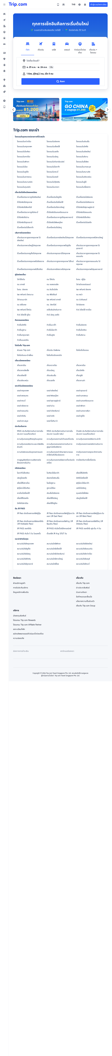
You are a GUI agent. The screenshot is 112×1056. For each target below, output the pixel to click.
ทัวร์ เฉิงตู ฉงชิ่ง (53, 315)
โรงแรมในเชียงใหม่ (83, 151)
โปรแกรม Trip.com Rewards (24, 620)
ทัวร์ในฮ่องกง (81, 325)
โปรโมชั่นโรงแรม (82, 350)
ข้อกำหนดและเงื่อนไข (84, 597)
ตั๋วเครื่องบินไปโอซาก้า (25, 227)
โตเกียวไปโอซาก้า (53, 473)
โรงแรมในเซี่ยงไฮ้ (53, 146)
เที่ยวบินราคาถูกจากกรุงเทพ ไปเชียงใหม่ (29, 238)
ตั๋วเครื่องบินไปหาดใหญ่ (55, 207)
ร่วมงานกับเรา (81, 592)
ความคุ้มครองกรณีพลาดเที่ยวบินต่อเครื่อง (61, 461)
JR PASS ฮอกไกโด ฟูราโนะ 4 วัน (88, 528)
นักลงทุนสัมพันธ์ (19, 616)
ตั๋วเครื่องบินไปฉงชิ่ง (84, 222)
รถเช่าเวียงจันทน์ (53, 411)
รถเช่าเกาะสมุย (22, 421)
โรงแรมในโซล (22, 167)
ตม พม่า (79, 294)
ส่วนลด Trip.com (23, 350)
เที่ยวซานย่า (80, 380)
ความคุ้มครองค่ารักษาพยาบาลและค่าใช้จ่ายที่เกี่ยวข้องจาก (60, 453)
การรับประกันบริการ (20, 588)
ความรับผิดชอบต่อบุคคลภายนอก (29, 452)
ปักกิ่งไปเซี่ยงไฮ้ (82, 478)
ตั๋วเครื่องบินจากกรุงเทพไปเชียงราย (30, 261)
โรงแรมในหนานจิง (83, 172)
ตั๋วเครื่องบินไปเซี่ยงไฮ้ (55, 202)
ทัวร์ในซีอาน (80, 335)
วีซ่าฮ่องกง (80, 305)
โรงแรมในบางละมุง (83, 167)
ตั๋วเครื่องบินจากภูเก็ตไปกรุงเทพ (29, 253)
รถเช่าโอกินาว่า (52, 421)
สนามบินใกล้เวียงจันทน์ (55, 554)
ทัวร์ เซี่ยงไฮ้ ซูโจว (23, 315)
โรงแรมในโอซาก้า (53, 167)
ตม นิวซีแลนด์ (81, 299)
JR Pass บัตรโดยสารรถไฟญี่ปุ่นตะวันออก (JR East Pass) (61, 514)
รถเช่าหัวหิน (21, 416)
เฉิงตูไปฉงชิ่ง (22, 478)
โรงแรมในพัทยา (23, 162)
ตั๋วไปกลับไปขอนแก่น (84, 212)
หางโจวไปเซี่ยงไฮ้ (23, 493)
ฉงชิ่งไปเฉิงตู (81, 488)
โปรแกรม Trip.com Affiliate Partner (27, 625)
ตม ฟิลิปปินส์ (52, 294)
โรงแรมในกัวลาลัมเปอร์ (55, 162)
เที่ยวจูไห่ (79, 375)
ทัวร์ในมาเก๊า (51, 325)
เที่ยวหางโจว (81, 365)
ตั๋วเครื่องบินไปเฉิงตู (54, 227)
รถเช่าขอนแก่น (22, 411)
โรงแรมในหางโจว (23, 157)
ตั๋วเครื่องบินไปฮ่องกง (84, 197)
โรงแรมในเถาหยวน (24, 177)
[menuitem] (4, 14)
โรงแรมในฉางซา (53, 187)
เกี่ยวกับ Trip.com (83, 583)
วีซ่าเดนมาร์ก (22, 299)
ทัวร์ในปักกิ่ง (21, 325)
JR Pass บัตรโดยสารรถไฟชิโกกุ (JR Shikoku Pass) (89, 522)
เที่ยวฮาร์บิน (21, 365)
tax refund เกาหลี (54, 299)
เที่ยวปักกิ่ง (80, 370)
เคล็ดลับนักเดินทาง (54, 310)
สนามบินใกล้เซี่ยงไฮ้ (54, 549)
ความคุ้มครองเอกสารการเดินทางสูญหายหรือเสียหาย (59, 445)
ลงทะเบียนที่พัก (19, 629)
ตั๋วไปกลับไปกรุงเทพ (24, 202)
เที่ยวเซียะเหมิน (22, 380)
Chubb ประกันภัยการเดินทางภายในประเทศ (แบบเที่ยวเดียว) (89, 432)
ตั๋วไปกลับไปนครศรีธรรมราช (57, 212)
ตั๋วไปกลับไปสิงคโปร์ (24, 207)
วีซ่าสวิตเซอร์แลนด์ (83, 284)
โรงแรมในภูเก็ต (23, 172)
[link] (58, 4)
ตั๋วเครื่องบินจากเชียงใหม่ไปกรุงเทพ (60, 237)
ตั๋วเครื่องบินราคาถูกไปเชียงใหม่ (29, 197)
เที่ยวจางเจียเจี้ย (23, 370)
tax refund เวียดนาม (25, 294)
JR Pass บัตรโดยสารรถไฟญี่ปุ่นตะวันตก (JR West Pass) (90, 514)
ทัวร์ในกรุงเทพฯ (23, 335)
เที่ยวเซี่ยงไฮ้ (21, 375)
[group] (45, 30)
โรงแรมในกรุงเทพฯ (24, 146)
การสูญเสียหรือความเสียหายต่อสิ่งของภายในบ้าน (29, 461)
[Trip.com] (18, 4)
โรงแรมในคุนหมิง (24, 187)
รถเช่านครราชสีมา (83, 411)
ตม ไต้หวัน (51, 279)
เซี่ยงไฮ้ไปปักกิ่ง (82, 473)
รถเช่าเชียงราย (22, 406)
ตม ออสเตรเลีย (52, 284)
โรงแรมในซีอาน (82, 157)
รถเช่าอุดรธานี (81, 390)
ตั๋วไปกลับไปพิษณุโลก (55, 222)
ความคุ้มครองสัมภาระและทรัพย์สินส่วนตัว (30, 445)
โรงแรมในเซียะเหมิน (83, 177)
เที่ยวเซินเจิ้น (51, 375)
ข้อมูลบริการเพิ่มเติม (21, 592)
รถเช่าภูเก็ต (80, 416)
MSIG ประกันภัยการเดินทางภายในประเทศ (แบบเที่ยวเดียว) (30, 432)
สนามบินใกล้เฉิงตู (23, 554)
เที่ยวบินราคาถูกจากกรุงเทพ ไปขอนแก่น (88, 254)
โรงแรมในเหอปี (52, 177)
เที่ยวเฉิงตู (50, 370)
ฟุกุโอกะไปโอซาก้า (82, 483)
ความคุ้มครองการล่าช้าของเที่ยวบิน (60, 439)
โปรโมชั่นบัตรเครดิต (54, 355)
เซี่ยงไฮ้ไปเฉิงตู (52, 498)
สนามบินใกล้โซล (53, 564)
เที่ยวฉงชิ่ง (51, 380)
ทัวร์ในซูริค (51, 335)
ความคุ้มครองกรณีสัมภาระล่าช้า (88, 439)
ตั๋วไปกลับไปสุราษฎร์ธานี (85, 207)
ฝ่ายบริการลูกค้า (19, 583)
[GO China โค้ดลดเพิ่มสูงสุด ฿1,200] (84, 109)
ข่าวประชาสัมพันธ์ (83, 588)
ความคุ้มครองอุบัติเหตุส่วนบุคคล (29, 439)
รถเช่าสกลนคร (22, 396)
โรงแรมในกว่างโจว (24, 141)
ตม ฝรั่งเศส (21, 305)
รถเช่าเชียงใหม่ (52, 390)
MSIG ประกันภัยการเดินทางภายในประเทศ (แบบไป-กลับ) (60, 432)
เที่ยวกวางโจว (52, 365)
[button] (4, 4)
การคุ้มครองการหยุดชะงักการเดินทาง (89, 453)
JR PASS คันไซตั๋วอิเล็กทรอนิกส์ (59, 528)
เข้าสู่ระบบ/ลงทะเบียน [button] (98, 4)
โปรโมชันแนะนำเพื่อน (25, 355)
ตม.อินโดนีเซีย (52, 289)
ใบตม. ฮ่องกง (22, 289)
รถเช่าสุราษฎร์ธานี (54, 401)
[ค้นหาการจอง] (85, 4)
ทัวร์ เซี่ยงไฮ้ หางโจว (83, 310)
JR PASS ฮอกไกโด (24, 528)
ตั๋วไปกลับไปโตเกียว (83, 217)
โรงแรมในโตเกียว (23, 151)
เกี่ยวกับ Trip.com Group (85, 606)
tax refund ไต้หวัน (24, 310)
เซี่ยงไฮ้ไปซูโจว (52, 503)
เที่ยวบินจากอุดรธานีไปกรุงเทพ (58, 253)
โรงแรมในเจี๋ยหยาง (83, 187)
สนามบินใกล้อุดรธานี (25, 564)
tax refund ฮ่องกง (83, 289)
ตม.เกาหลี (21, 284)
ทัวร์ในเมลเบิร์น (23, 340)
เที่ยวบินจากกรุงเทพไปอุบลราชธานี (89, 269)
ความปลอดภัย (18, 638)
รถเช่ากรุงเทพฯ (23, 390)
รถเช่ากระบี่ (21, 401)
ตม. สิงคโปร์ (51, 305)
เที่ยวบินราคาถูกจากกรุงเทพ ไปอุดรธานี (88, 246)
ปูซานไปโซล (51, 488)
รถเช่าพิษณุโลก (52, 396)
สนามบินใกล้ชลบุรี (83, 559)
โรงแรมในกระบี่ (52, 172)
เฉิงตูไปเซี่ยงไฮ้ (81, 498)
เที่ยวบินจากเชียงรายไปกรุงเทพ (58, 269)
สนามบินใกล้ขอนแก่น (84, 549)
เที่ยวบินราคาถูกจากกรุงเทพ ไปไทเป (60, 261)
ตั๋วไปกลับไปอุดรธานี (24, 222)
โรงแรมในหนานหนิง (25, 182)
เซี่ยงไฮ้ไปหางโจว (23, 483)
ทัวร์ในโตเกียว (81, 330)
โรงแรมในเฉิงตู (52, 157)
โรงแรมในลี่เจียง (82, 162)
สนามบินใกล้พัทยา (54, 544)
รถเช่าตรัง (50, 416)
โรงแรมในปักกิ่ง (82, 146)
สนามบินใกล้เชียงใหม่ (84, 544)
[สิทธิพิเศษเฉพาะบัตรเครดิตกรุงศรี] (36, 109)
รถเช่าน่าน (50, 406)
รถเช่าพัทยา (80, 406)
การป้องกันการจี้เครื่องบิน (86, 460)
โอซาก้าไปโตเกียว (23, 473)
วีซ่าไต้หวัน (21, 279)
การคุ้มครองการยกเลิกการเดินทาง (89, 444)
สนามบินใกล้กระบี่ (82, 564)
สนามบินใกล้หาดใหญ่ (55, 559)
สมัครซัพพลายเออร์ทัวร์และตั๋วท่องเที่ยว (28, 634)
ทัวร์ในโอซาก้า (52, 330)
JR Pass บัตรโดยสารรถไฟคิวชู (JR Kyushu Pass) (60, 522)
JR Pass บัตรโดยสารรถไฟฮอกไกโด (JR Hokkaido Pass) (30, 522)
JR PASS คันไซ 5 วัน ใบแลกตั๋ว (29, 533)
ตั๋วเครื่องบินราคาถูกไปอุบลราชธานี (60, 217)
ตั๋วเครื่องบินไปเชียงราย (85, 202)
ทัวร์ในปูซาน (21, 330)
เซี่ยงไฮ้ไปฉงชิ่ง (23, 498)
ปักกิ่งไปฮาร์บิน (22, 503)
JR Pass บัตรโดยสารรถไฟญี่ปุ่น (29, 513)
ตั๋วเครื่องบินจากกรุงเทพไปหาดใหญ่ (89, 237)
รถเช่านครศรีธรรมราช (84, 401)
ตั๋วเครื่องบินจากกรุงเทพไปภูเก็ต (59, 245)
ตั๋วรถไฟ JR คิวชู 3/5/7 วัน (57, 533)
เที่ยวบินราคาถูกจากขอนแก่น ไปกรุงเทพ (88, 262)
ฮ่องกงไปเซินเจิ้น (53, 478)
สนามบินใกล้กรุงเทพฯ (25, 544)
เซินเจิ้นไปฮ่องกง (53, 493)
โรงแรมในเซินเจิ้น (82, 141)
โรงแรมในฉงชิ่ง (53, 151)
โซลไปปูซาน (51, 483)
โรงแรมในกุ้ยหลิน (53, 182)
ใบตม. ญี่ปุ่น (81, 279)
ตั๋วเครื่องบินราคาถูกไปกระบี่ (27, 212)
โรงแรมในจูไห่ (81, 182)
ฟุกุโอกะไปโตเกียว (23, 488)
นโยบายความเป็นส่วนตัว (85, 601)
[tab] (27, 47)
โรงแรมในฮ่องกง (53, 141)
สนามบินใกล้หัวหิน (24, 559)
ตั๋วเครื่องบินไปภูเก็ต (54, 197)
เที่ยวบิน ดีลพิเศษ (53, 350)
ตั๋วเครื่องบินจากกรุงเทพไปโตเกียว (30, 269)
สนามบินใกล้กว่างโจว (84, 554)
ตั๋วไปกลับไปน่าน (23, 217)
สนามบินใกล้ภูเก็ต (23, 549)
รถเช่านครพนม (82, 396)
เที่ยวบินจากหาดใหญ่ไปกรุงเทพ (29, 245)
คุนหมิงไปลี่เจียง (82, 493)
